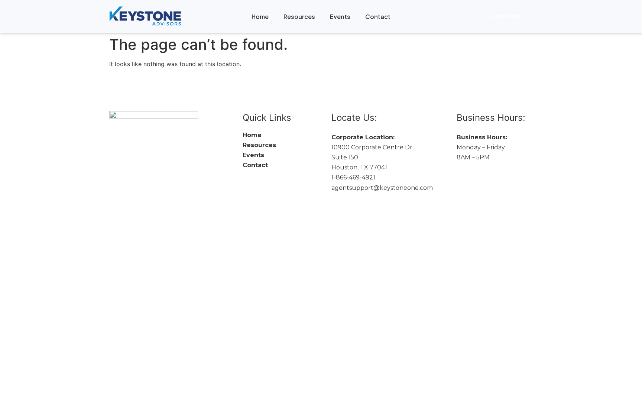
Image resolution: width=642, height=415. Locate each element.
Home (260, 16)
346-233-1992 (476, 167)
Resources (299, 16)
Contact (377, 16)
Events (340, 16)
